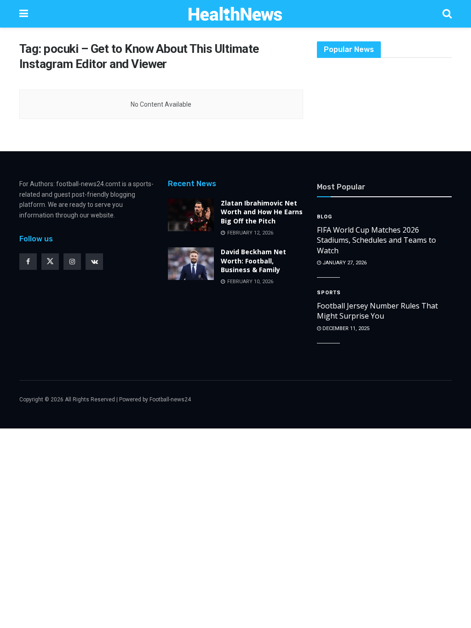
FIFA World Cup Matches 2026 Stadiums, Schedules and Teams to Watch (376, 240)
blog (324, 217)
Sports (329, 293)
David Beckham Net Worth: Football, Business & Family (253, 260)
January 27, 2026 (344, 263)
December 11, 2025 (345, 328)
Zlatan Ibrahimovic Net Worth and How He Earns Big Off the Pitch (262, 212)
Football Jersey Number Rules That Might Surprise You (377, 311)
